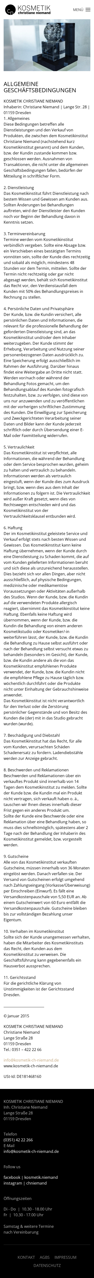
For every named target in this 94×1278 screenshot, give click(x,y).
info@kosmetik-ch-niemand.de (31, 1060)
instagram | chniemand (25, 1183)
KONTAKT (26, 1257)
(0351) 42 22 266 (18, 1140)
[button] (81, 9)
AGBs (45, 1257)
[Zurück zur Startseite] (28, 9)
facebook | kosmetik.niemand (31, 1177)
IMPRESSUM (65, 1257)
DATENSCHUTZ (47, 1265)
